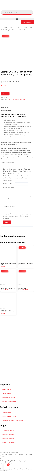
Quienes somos (6, 389)
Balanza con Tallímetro (17, 28)
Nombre (6, 199)
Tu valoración (8, 188)
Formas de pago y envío (9, 416)
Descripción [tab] (4, 107)
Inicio (2, 28)
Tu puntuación (9, 183)
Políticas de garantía (8, 438)
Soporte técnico (6, 393)
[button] (17, 19)
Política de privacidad (8, 434)
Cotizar (5, 94)
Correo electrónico (9, 206)
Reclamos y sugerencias (9, 401)
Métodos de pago (7, 412)
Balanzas (7, 28)
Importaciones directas (8, 397)
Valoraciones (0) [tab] (6, 110)
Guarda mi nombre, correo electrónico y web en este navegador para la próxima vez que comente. (17, 216)
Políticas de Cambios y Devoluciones (12, 420)
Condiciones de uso (8, 430)
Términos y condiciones (9, 442)
